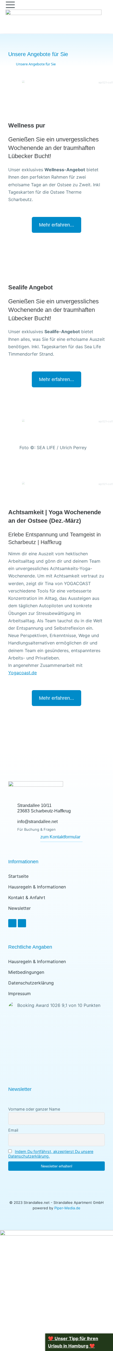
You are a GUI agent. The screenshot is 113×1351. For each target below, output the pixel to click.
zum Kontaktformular (60, 837)
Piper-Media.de (67, 1208)
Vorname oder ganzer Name (34, 1109)
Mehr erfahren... (56, 225)
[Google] (22, 923)
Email (13, 1130)
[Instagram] (12, 923)
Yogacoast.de (22, 672)
